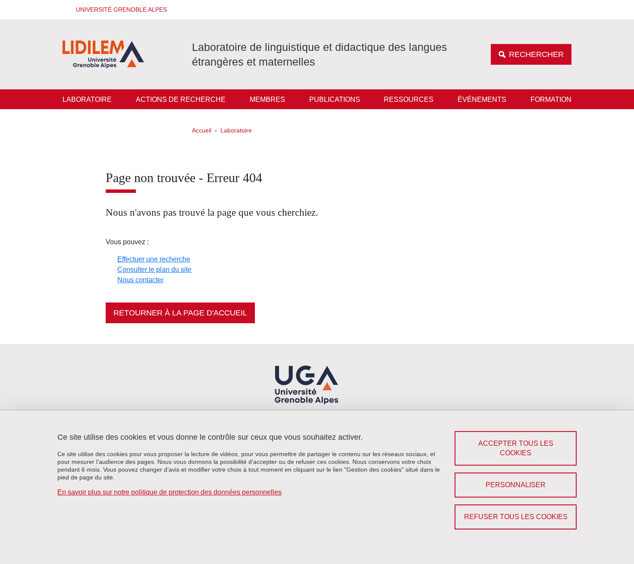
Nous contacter (140, 280)
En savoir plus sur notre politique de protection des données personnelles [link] (169, 492)
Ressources (408, 99)
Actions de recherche (181, 99)
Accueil (201, 130)
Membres (267, 99)
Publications (334, 99)
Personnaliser (516, 484)
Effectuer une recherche (153, 259)
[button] (119, 9)
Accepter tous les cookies (515, 448)
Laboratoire (87, 99)
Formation (550, 99)
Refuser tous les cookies (516, 516)
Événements (482, 99)
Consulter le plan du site (154, 269)
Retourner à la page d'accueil (180, 313)
